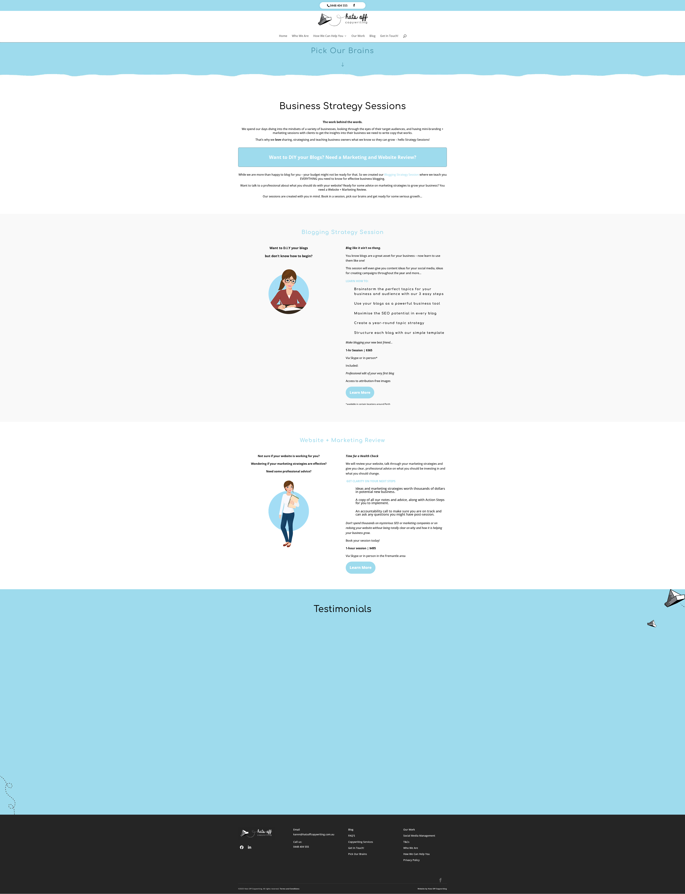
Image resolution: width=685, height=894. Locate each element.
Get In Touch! (389, 36)
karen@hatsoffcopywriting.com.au (313, 834)
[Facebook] (241, 847)
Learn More (360, 392)
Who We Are (300, 36)
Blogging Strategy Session (401, 175)
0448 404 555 (338, 5)
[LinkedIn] (249, 847)
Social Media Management (419, 835)
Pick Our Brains (357, 854)
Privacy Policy (411, 860)
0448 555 (301, 846)
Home (283, 36)
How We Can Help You (328, 36)
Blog (372, 36)
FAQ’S (351, 835)
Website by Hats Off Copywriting (432, 888)
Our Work (358, 36)
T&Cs (406, 842)
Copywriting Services (360, 842)
